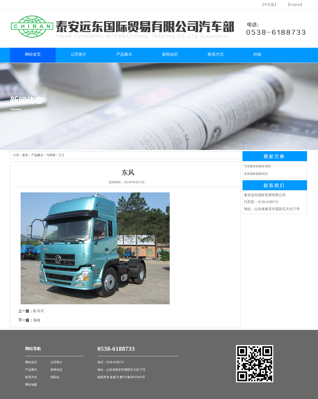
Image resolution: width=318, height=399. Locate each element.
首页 (25, 155)
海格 (36, 320)
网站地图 (31, 384)
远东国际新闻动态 (256, 174)
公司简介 (56, 362)
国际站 (54, 377)
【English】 (295, 4)
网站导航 (33, 349)
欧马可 (38, 311)
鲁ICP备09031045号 (132, 377)
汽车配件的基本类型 (257, 166)
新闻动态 (56, 369)
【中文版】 (269, 4)
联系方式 (31, 377)
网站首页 (31, 362)
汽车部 (50, 155)
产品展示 (37, 155)
